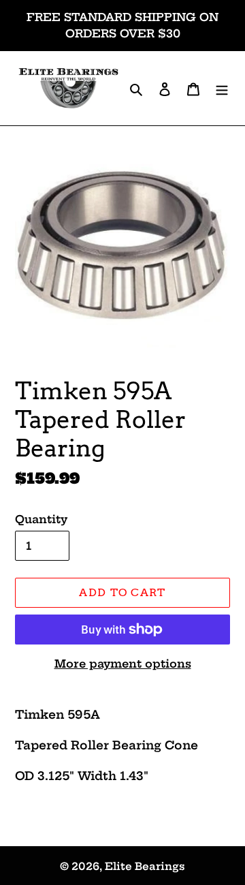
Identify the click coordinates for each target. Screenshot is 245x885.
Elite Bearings (145, 866)
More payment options (122, 663)
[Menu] (222, 88)
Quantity (41, 519)
